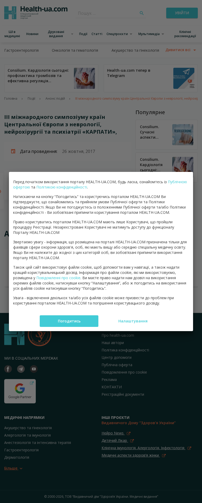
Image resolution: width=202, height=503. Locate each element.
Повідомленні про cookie (58, 277)
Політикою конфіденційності (61, 187)
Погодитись (69, 320)
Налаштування (133, 320)
